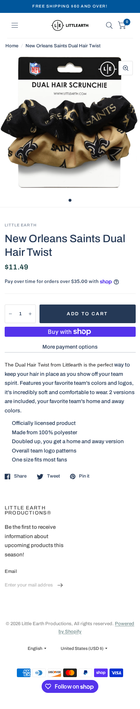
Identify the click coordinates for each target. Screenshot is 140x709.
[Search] (109, 25)
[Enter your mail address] (60, 585)
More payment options (70, 347)
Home (11, 45)
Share (20, 476)
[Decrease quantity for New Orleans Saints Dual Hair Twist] (10, 314)
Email (11, 571)
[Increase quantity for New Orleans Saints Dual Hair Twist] (30, 314)
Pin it (84, 476)
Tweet (53, 476)
